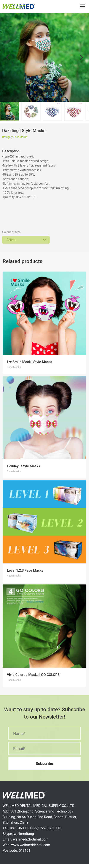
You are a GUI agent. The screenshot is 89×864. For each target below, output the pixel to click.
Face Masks (20, 137)
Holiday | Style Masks (23, 466)
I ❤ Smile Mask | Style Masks (29, 361)
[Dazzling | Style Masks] (44, 57)
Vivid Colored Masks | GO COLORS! (33, 674)
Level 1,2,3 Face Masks (25, 570)
